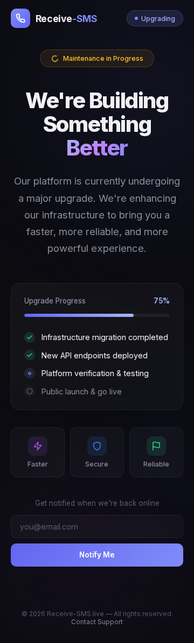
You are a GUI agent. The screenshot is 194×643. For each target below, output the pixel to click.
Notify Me (97, 554)
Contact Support (97, 622)
